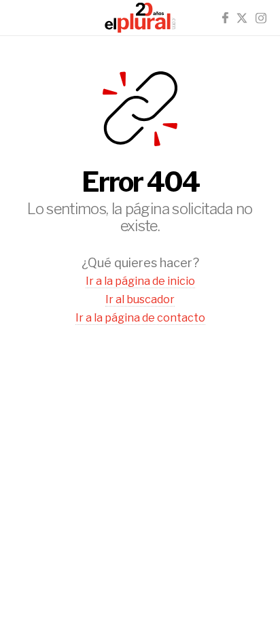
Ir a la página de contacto (140, 317)
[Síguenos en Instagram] (261, 18)
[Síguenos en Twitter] (242, 18)
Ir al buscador (140, 299)
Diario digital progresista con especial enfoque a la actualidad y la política (140, 18)
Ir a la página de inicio (140, 281)
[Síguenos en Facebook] (225, 18)
